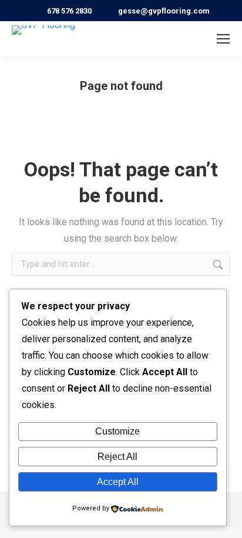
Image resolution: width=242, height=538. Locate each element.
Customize (117, 431)
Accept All (118, 482)
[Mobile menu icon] (223, 39)
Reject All (117, 457)
